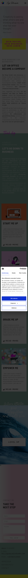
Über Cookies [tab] (22, 273)
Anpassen (13, 303)
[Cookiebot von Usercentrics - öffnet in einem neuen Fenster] (20, 269)
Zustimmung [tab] (5, 273)
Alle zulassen (14, 298)
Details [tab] (14, 273)
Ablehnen (14, 308)
